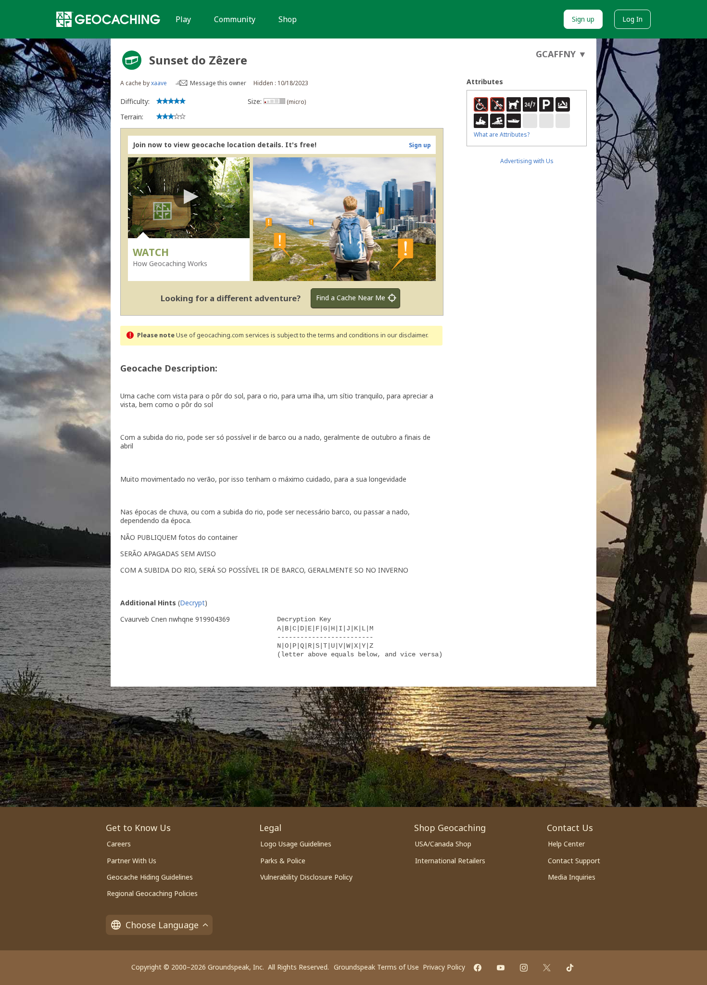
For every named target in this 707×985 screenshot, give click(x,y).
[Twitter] (547, 968)
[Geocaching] (108, 19)
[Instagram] (524, 968)
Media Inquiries (571, 877)
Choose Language (162, 925)
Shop (287, 19)
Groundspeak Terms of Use (376, 967)
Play (183, 19)
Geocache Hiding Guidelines (150, 877)
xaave (159, 83)
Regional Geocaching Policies (152, 893)
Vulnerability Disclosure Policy (306, 877)
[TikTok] (570, 968)
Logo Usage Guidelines (295, 843)
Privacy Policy (444, 967)
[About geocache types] (131, 60)
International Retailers (450, 860)
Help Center (566, 843)
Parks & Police (282, 860)
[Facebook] (477, 968)
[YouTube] (500, 968)
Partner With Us (131, 860)
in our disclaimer (403, 335)
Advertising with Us (527, 161)
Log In (632, 19)
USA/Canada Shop (443, 843)
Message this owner (218, 83)
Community (234, 19)
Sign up (583, 19)
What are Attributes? (502, 134)
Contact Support (574, 860)
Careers (119, 843)
